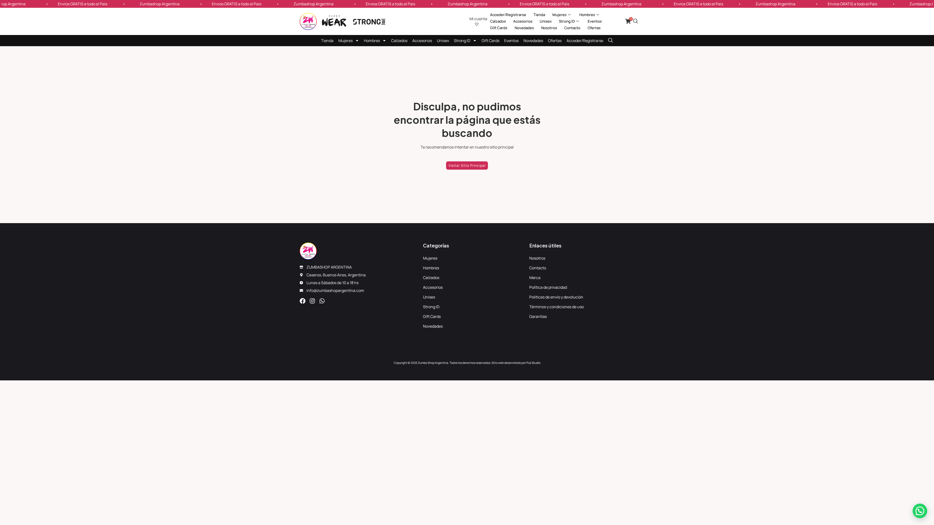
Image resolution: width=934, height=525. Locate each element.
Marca (534, 277)
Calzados (498, 21)
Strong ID (462, 40)
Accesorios (522, 21)
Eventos (595, 21)
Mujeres (345, 40)
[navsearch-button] (635, 21)
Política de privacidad (548, 287)
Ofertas (594, 27)
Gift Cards (498, 27)
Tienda (539, 14)
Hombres (372, 40)
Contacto (572, 27)
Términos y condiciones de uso (556, 306)
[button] (920, 511)
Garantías (538, 316)
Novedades (524, 27)
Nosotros (549, 27)
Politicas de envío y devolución (556, 297)
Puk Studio (533, 363)
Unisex (546, 21)
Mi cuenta (478, 18)
